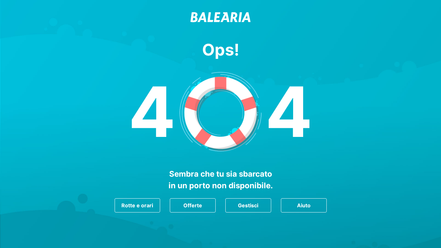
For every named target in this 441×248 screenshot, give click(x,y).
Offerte (192, 205)
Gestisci (248, 205)
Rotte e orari (137, 205)
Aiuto (304, 205)
